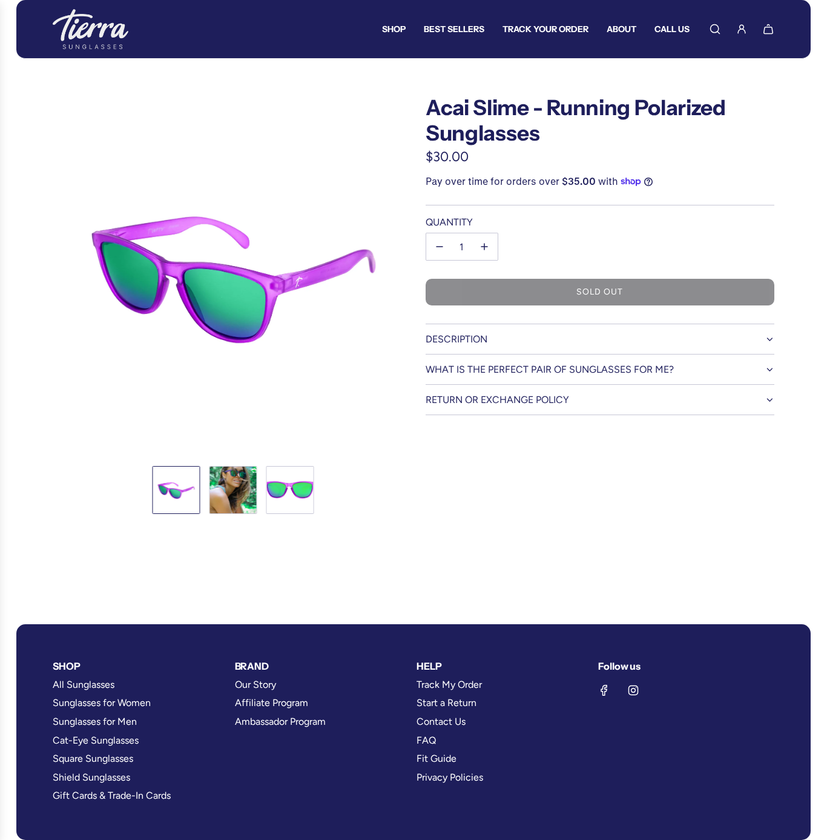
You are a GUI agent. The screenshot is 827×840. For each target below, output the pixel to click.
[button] (62, 275)
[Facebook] (604, 690)
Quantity (449, 222)
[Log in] (741, 29)
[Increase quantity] (484, 246)
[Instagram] (633, 690)
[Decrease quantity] (439, 246)
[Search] (715, 29)
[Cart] (768, 29)
